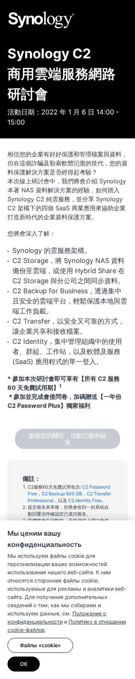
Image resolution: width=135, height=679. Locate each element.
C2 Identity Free (85, 500)
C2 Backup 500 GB (62, 493)
